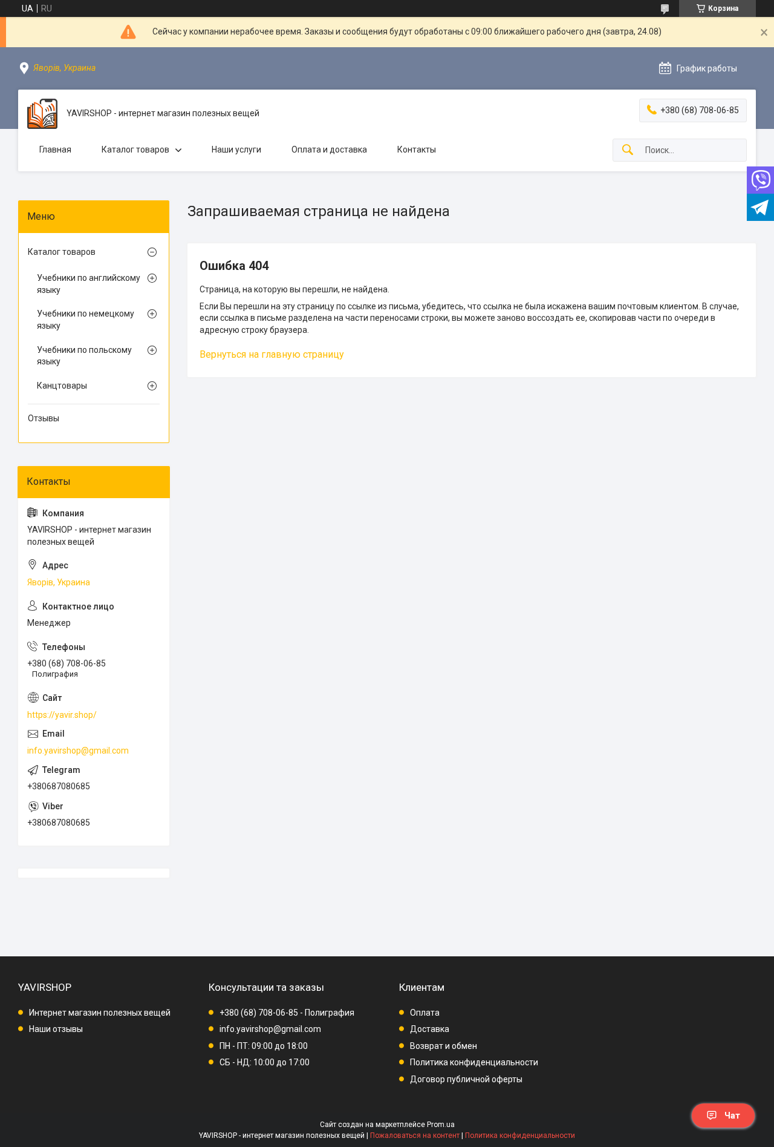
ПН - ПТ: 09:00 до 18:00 (264, 1046)
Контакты (416, 149)
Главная (55, 149)
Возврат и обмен (443, 1046)
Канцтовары (62, 385)
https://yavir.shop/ (62, 715)
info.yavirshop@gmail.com (78, 750)
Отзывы (43, 418)
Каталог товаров (135, 149)
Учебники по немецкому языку (85, 319)
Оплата (425, 1012)
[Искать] (627, 150)
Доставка (429, 1029)
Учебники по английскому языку (88, 284)
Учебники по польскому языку (84, 356)
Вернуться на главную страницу (272, 354)
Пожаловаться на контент (415, 1135)
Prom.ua (441, 1124)
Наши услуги (236, 149)
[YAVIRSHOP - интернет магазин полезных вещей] (42, 114)
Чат (732, 1115)
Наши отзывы (56, 1029)
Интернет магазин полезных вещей (100, 1012)
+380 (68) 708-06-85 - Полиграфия (287, 1012)
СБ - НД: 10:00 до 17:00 (265, 1062)
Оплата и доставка (329, 149)
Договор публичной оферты (466, 1079)
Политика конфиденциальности (474, 1062)
